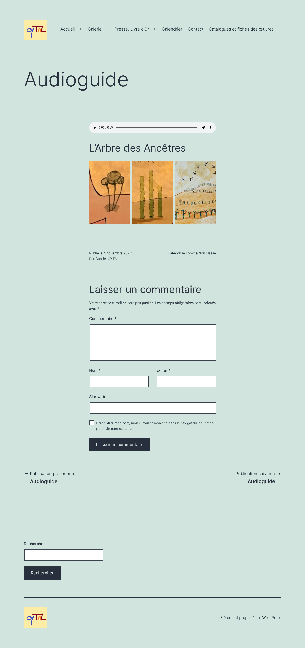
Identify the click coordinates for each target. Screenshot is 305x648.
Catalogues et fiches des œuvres (241, 29)
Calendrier (172, 29)
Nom (94, 370)
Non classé (207, 253)
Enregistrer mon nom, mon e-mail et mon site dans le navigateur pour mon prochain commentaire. (155, 426)
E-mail (163, 370)
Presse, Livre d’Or (132, 29)
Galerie (95, 29)
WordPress (271, 617)
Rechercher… (36, 543)
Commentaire (102, 318)
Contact (195, 29)
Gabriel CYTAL (107, 259)
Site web (97, 396)
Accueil (67, 29)
